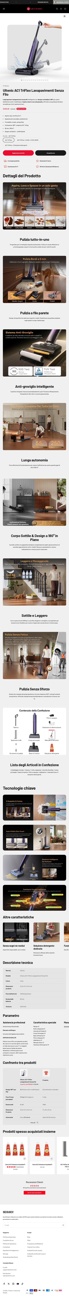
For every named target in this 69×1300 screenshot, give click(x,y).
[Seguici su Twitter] (8, 1284)
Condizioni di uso (8, 1240)
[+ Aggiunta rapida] (24, 1158)
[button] (61, 2)
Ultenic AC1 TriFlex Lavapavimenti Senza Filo (28, 1081)
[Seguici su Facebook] (4, 1284)
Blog (28, 1237)
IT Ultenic (6, 86)
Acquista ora (51, 153)
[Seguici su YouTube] (18, 1284)
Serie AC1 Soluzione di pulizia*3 (15, 1164)
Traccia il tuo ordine (33, 1247)
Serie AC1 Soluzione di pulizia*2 (42, 1164)
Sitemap (5, 1254)
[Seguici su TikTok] (22, 1284)
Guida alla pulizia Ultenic (10, 1257)
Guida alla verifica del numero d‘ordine (36, 1255)
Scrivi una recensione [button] (34, 1193)
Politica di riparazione (9, 1244)
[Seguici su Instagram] (13, 1284)
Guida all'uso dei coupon (34, 1250)
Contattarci (6, 1247)
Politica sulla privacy (9, 1237)
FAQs (28, 1240)
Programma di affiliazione (35, 1244)
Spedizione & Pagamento (11, 1250)
